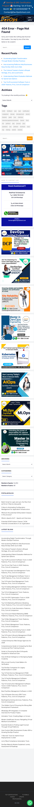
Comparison (5, 114)
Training (8, 129)
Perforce (8, 123)
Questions (4, 126)
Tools (28, 126)
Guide (10, 117)
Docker (28, 114)
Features (4, 117)
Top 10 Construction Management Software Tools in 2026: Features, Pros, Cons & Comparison (15, 686)
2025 (3, 111)
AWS (15, 111)
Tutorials (20, 129)
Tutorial (14, 129)
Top (3, 129)
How (15, 117)
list (3, 123)
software (15, 126)
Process (18, 123)
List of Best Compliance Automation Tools (15, 741)
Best (20, 111)
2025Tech (9, 111)
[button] (30, 803)
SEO (10, 126)
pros (24, 123)
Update (21, 797)
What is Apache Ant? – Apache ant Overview (16, 518)
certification (26, 111)
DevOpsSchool (20, 114)
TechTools (22, 126)
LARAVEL (22, 120)
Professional (17, 799)
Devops (12, 114)
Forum (12, 797)
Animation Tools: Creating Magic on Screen (15, 716)
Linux (27, 120)
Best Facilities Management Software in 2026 (16, 691)
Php (13, 123)
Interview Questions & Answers (10, 120)
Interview (20, 117)
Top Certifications (11, 794)
